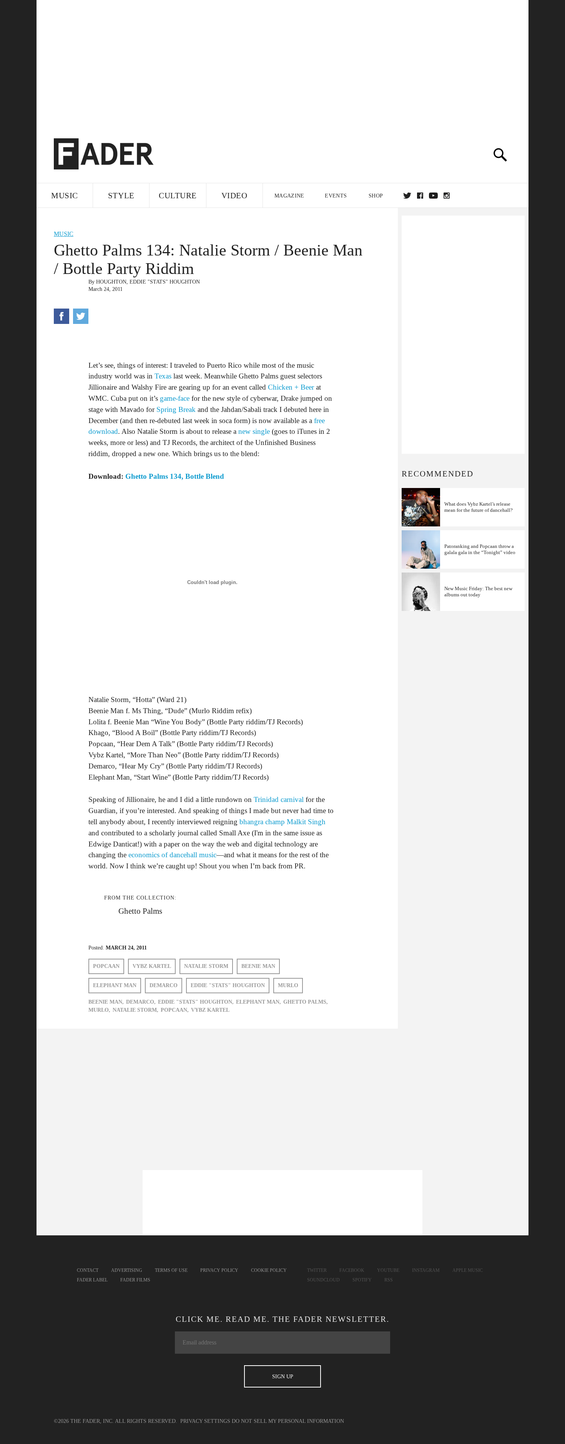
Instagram (426, 1270)
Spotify (362, 1280)
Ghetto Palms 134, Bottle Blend (174, 476)
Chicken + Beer (291, 387)
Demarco (164, 985)
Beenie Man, (106, 1002)
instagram (447, 196)
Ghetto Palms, (305, 1002)
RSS (388, 1280)
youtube (433, 196)
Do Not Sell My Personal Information (288, 1421)
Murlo (288, 985)
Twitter (407, 196)
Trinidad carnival (279, 799)
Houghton (111, 282)
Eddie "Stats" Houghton (165, 282)
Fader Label (92, 1280)
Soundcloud (323, 1280)
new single (254, 431)
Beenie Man (258, 966)
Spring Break (176, 409)
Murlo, (99, 1010)
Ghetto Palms (140, 911)
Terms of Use (171, 1270)
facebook (420, 196)
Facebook (351, 1270)
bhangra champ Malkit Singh (282, 822)
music (63, 234)
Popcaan (106, 966)
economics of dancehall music (172, 855)
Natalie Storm (206, 966)
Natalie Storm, (135, 1010)
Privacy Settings (205, 1421)
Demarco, (141, 1002)
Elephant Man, (258, 1002)
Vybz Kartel (152, 966)
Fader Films (135, 1280)
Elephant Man (114, 985)
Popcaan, (175, 1010)
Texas (163, 376)
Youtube (388, 1270)
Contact (87, 1270)
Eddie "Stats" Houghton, (196, 1002)
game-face (174, 398)
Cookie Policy (269, 1270)
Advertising (126, 1270)
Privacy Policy (219, 1270)
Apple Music (467, 1270)
